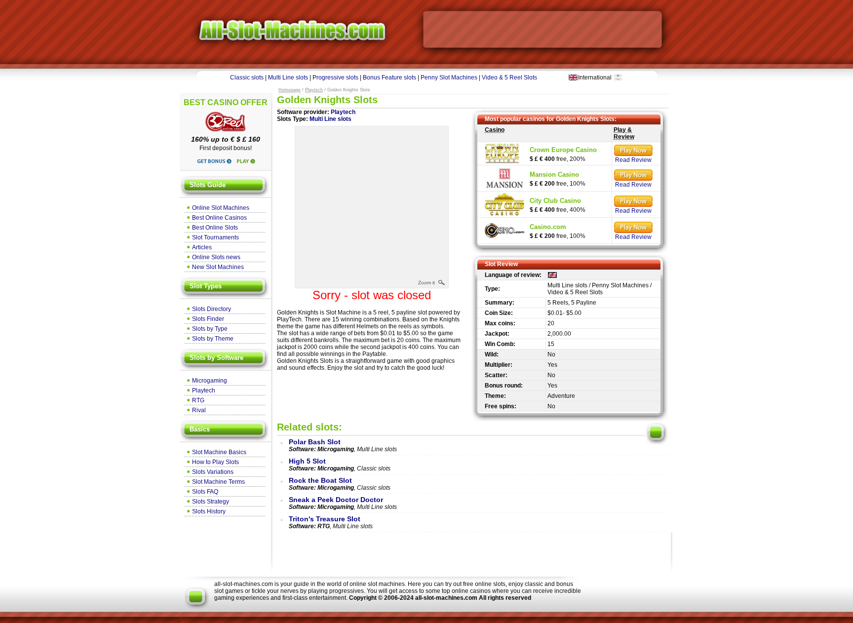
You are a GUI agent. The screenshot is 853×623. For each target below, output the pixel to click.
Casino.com (548, 227)
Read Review (633, 159)
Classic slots (247, 77)
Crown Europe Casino (563, 150)
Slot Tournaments (215, 237)
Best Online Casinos (219, 217)
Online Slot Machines (220, 207)
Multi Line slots (288, 77)
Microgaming (209, 380)
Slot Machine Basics (219, 452)
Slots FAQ (205, 491)
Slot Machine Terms (218, 481)
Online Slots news (216, 257)
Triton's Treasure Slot (324, 519)
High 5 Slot (307, 461)
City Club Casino (555, 200)
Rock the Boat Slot (320, 480)
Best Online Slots (215, 227)
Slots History (209, 511)
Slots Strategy (210, 501)
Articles (202, 247)
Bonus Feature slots (389, 77)
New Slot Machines (218, 267)
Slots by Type (210, 328)
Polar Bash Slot (315, 442)
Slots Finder (208, 318)
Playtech (203, 390)
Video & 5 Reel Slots (509, 77)
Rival (199, 410)
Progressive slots (335, 77)
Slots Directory (211, 309)
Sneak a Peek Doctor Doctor (336, 500)
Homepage (289, 89)
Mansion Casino (554, 174)
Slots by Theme (212, 338)
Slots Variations (212, 471)
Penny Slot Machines (449, 77)
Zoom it (426, 282)
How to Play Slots (215, 462)
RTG (198, 400)
